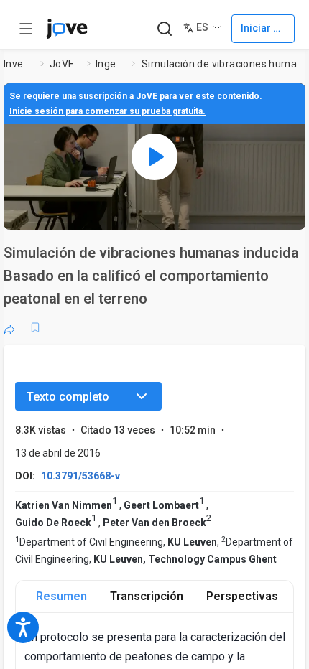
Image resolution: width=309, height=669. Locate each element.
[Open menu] (25, 28)
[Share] (9, 327)
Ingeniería (111, 64)
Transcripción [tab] (146, 596)
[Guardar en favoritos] (35, 327)
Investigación (19, 64)
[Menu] (141, 396)
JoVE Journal (65, 64)
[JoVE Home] (67, 29)
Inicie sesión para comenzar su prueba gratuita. (107, 111)
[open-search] (164, 29)
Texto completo (68, 396)
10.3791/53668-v (80, 476)
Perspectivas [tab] (242, 596)
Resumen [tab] (61, 596)
